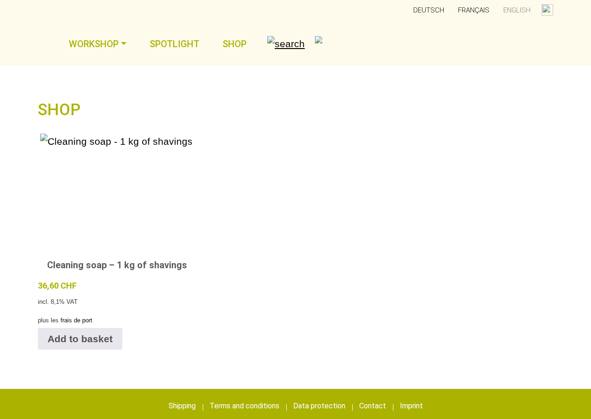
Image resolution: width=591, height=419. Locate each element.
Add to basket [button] (80, 338)
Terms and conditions (244, 405)
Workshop (94, 43)
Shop (235, 43)
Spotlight (174, 43)
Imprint (411, 405)
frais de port (76, 320)
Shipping (182, 405)
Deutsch (428, 10)
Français (473, 10)
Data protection (319, 405)
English (517, 10)
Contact (372, 405)
